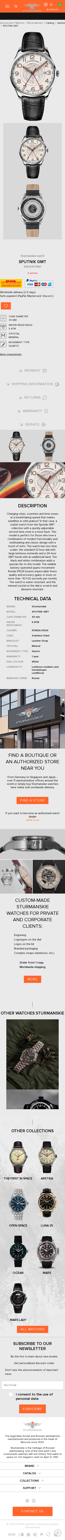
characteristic (11, 354)
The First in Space (18, 1178)
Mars (47, 1273)
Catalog (29, 1473)
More (32, 979)
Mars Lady (18, 1320)
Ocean (18, 1273)
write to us (32, 820)
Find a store (32, 800)
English (54, 9)
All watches (33, 1329)
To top (57, 1532)
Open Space (18, 1225)
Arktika (47, 1178)
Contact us (32, 1511)
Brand (29, 1466)
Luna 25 (47, 1225)
